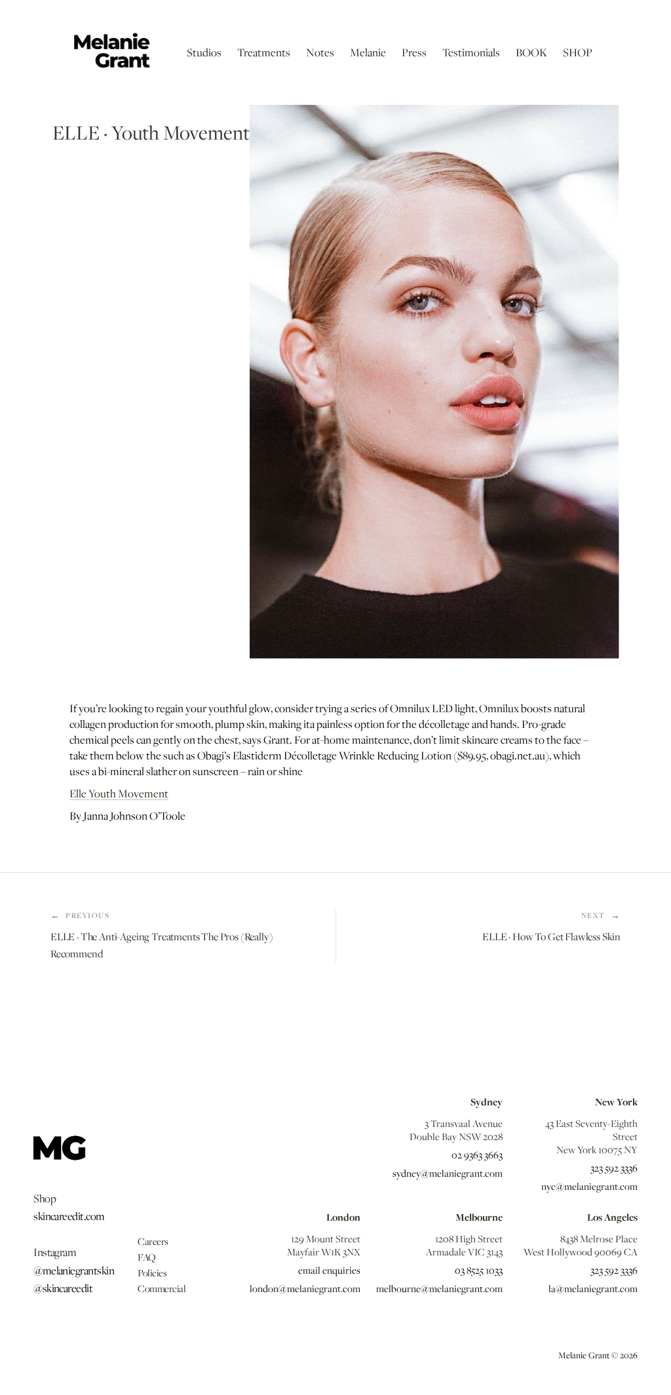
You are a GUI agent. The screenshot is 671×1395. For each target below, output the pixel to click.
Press (414, 52)
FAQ (147, 1257)
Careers (153, 1241)
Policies (152, 1272)
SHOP (577, 52)
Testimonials (471, 52)
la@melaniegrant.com (592, 1288)
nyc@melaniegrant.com (589, 1186)
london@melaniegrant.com (305, 1288)
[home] (110, 52)
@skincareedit (62, 1288)
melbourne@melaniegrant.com (439, 1288)
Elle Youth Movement (118, 793)
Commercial (161, 1288)
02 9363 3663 (477, 1154)
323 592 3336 (613, 1167)
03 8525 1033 (479, 1269)
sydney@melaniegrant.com (448, 1172)
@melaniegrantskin (73, 1270)
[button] (204, 52)
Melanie (368, 52)
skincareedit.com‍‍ (68, 1216)
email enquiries (329, 1269)
